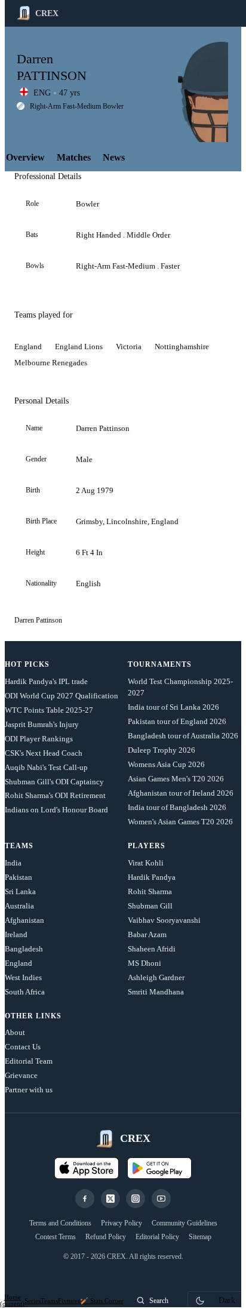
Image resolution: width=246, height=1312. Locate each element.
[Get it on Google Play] (159, 1168)
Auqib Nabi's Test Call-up (46, 767)
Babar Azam (147, 934)
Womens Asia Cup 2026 (166, 764)
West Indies (23, 977)
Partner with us (29, 1089)
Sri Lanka (20, 891)
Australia (19, 905)
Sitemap (200, 1237)
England (18, 963)
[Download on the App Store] (86, 1168)
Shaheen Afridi (152, 948)
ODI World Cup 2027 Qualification (61, 695)
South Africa (25, 991)
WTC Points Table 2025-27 (49, 710)
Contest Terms (55, 1237)
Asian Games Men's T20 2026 (176, 778)
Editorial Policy (157, 1237)
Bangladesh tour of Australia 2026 (183, 735)
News (114, 157)
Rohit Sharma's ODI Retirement (55, 795)
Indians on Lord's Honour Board (56, 809)
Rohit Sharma (150, 891)
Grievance (21, 1075)
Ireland (16, 934)
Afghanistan (24, 920)
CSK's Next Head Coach (43, 753)
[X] (110, 1198)
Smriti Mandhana (156, 991)
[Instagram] (135, 1198)
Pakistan (18, 877)
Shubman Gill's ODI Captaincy (54, 781)
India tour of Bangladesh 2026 (177, 807)
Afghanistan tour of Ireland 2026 (180, 793)
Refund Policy (105, 1237)
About (15, 1032)
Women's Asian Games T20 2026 (180, 821)
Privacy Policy (121, 1223)
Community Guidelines (184, 1223)
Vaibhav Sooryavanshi (164, 920)
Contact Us (23, 1046)
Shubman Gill (150, 905)
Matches (74, 157)
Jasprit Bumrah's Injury (42, 724)
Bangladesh (24, 948)
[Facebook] (84, 1198)
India (13, 862)
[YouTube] (161, 1198)
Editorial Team (29, 1061)
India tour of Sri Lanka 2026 (173, 707)
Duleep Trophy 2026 (161, 750)
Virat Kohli (146, 862)
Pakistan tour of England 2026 (177, 721)
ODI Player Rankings (39, 738)
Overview (25, 157)
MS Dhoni (144, 963)
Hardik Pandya (152, 877)
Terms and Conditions (60, 1223)
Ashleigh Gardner (156, 977)
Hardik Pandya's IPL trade (46, 681)
